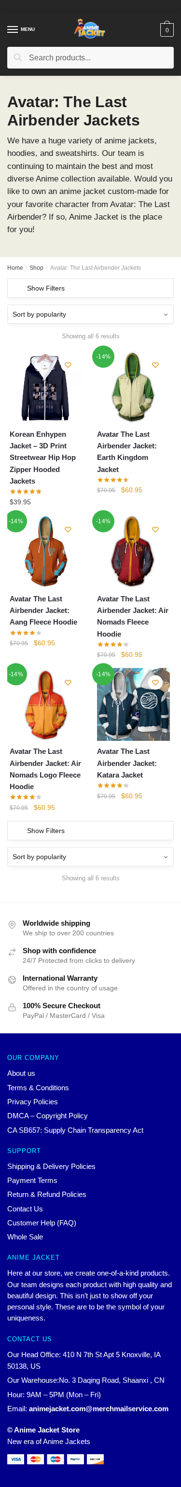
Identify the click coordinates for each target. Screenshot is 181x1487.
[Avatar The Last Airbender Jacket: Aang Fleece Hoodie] (46, 551)
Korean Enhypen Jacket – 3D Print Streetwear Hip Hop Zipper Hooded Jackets (43, 457)
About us (21, 1073)
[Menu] (13, 30)
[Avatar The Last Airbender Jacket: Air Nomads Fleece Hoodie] (133, 551)
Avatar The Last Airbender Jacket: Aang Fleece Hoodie (43, 610)
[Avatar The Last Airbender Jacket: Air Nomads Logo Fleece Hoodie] (46, 704)
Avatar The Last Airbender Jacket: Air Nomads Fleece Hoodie (132, 616)
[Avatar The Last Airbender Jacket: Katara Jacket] (133, 704)
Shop (36, 267)
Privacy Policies (32, 1102)
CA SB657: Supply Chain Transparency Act (75, 1130)
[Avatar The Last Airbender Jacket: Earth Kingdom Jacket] (133, 386)
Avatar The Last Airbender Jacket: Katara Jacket (127, 763)
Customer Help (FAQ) (41, 1223)
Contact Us (25, 1209)
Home (15, 267)
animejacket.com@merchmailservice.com (98, 1408)
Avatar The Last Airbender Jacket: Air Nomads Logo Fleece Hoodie (45, 769)
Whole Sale (25, 1237)
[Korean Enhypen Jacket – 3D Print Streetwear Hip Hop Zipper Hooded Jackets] (46, 386)
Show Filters (46, 288)
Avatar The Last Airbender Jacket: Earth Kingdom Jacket (127, 451)
